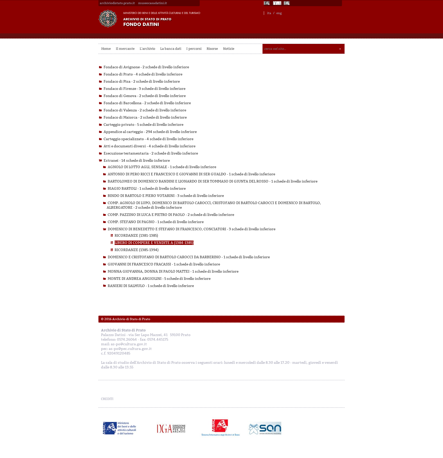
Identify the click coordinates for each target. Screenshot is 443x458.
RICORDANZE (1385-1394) (137, 250)
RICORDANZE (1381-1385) (136, 235)
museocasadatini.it (152, 3)
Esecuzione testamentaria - (151, 153)
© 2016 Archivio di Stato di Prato (125, 319)
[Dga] (173, 428)
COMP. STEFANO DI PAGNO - (156, 222)
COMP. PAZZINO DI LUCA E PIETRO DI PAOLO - (171, 215)
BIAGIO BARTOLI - (147, 188)
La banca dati (170, 49)
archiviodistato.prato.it (117, 3)
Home (106, 49)
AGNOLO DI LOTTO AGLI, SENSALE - (162, 167)
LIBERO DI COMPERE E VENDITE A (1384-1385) (154, 243)
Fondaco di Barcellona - (147, 103)
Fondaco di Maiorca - (145, 117)
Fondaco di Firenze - (144, 89)
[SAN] (264, 428)
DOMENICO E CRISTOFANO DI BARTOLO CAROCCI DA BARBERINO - (189, 257)
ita (269, 13)
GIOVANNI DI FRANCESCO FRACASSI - (164, 264)
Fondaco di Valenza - (145, 110)
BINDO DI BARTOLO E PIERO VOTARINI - (166, 196)
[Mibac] (267, 3)
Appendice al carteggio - (150, 132)
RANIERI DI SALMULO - (151, 286)
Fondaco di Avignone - (146, 67)
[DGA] (277, 3)
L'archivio (147, 49)
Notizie (228, 49)
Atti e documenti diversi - (149, 146)
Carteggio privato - (143, 124)
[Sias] (287, 3)
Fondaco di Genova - (145, 96)
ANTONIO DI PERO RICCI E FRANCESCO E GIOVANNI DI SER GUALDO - (191, 174)
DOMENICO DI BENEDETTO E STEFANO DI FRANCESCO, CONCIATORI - (191, 229)
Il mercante (125, 49)
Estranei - (137, 160)
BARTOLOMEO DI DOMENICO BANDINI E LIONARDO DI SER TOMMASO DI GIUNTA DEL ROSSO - (212, 181)
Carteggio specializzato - (148, 139)
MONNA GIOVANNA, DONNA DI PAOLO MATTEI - (173, 271)
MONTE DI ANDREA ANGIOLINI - (159, 278)
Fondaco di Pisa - (142, 81)
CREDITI (107, 399)
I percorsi (194, 49)
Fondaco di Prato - (143, 74)
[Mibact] (119, 428)
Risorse (212, 49)
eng (279, 13)
